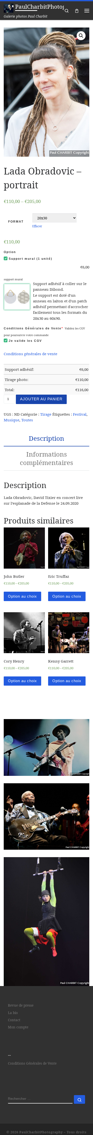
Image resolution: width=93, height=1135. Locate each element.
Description (46, 438)
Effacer (37, 226)
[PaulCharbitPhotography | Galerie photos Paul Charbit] (8, 7)
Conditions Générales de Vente (33, 328)
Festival (80, 414)
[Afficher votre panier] (77, 10)
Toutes (27, 419)
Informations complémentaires (46, 458)
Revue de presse (20, 1005)
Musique (11, 419)
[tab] (46, 438)
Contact (14, 1020)
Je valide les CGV (25, 341)
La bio (13, 1013)
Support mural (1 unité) (30, 259)
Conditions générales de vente (30, 353)
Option (10, 252)
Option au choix (22, 596)
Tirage (45, 414)
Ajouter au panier (41, 399)
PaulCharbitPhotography (41, 1132)
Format (16, 221)
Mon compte (18, 1027)
